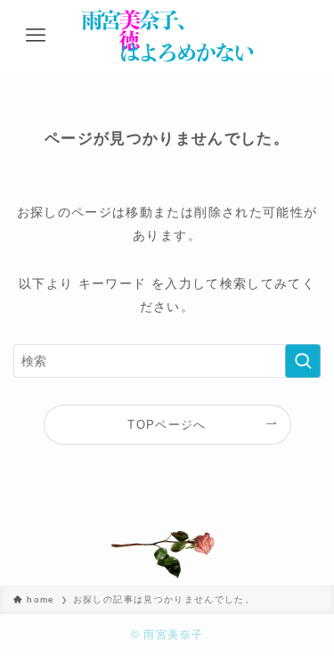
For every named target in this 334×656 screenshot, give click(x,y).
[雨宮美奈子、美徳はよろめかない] (166, 35)
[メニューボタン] (35, 35)
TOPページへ (166, 424)
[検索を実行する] (303, 361)
